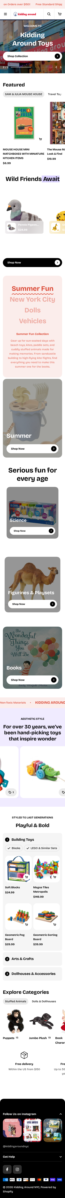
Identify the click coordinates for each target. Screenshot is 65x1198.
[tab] (23, 94)
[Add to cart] (26, 877)
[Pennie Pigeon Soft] (11, 227)
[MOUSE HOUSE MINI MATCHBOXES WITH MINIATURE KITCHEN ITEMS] (24, 123)
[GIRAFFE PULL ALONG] (55, 227)
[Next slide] (60, 67)
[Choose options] (40, 139)
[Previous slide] (56, 67)
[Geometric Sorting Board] (46, 916)
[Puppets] (15, 1024)
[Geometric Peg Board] (18, 916)
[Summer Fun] (32, 288)
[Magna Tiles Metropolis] (46, 869)
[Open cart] (59, 14)
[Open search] (48, 14)
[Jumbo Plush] (41, 1024)
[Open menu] (5, 14)
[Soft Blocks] (18, 869)
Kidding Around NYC (27, 1187)
